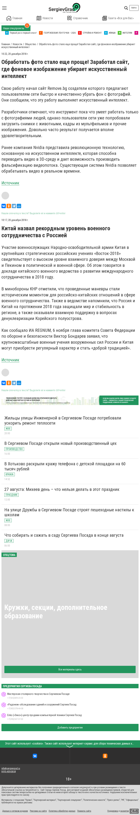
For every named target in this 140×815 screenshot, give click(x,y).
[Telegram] (14, 206)
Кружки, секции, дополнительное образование (55, 611)
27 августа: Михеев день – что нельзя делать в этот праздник (61, 489)
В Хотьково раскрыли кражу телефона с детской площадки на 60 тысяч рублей (65, 466)
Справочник (80, 18)
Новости (48, 18)
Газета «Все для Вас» (121, 18)
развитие (124, 811)
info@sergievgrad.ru (10, 768)
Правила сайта (84, 811)
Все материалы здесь (70, 669)
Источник (10, 183)
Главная (17, 18)
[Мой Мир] (19, 206)
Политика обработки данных (62, 811)
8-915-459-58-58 (8, 771)
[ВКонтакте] (3, 206)
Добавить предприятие (70, 727)
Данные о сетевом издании (15, 811)
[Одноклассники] (9, 206)
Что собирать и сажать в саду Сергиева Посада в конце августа (64, 535)
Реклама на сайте (38, 811)
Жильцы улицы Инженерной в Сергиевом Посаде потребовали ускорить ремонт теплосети (62, 420)
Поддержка (112, 811)
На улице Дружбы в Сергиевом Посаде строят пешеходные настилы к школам (69, 512)
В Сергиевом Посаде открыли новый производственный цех (60, 443)
